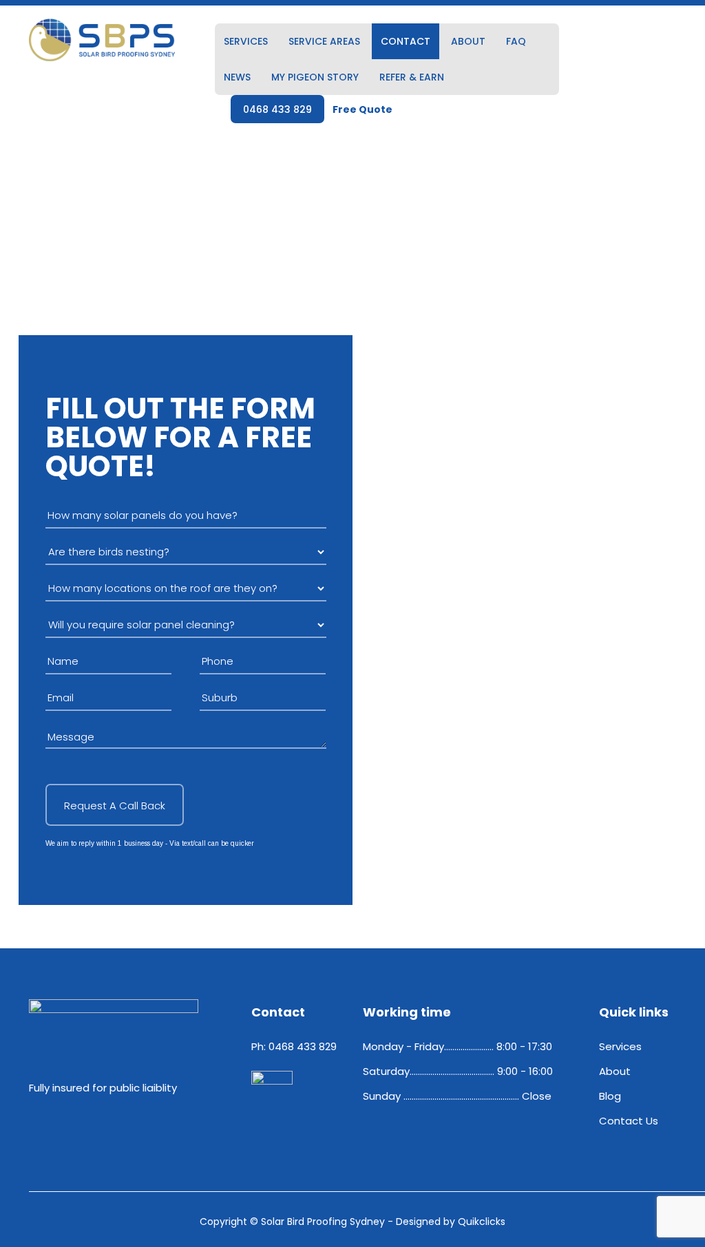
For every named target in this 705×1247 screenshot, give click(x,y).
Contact (405, 41)
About (468, 41)
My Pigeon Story (315, 77)
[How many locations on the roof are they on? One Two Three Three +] (185, 588)
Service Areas (324, 41)
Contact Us (628, 1120)
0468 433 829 (277, 109)
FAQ (516, 41)
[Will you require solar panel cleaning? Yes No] (185, 625)
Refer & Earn (411, 77)
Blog (610, 1096)
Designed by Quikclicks (450, 1221)
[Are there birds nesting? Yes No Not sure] (185, 552)
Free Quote (362, 109)
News (237, 77)
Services (246, 41)
